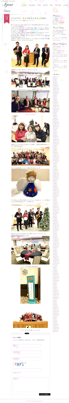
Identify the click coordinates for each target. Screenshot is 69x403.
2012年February (56, 324)
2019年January (55, 206)
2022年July (55, 146)
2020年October (55, 176)
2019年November (56, 192)
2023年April (55, 133)
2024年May (55, 115)
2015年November (56, 260)
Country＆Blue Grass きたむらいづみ (8, 1)
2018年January (55, 223)
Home (25, 5)
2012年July (55, 317)
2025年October (55, 91)
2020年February (56, 187)
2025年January (55, 103)
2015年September (56, 263)
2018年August (55, 213)
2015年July (55, 266)
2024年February (56, 119)
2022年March (55, 152)
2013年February (56, 307)
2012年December (56, 310)
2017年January (55, 240)
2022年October (55, 142)
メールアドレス (16, 352)
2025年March (55, 101)
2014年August (55, 281)
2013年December (56, 293)
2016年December (56, 241)
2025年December (56, 88)
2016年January (55, 257)
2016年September (56, 246)
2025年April (55, 99)
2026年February (56, 85)
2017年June (55, 233)
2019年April (55, 202)
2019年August (55, 196)
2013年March (55, 305)
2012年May (55, 320)
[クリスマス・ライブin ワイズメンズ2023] (30, 54)
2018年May (55, 217)
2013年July (55, 300)
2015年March (55, 271)
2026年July (55, 78)
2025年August (55, 93)
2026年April (55, 82)
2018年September (56, 212)
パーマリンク (31, 20)
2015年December (56, 259)
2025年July (55, 95)
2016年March (55, 254)
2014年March (55, 288)
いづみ (54, 59)
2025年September (56, 92)
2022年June (55, 148)
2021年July (55, 163)
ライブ (20, 20)
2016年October (55, 244)
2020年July (55, 180)
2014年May (55, 286)
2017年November (56, 226)
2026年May (55, 81)
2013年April (55, 304)
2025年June (55, 96)
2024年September (56, 109)
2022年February (56, 153)
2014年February (56, 290)
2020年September (56, 177)
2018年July (55, 214)
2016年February (56, 256)
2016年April (55, 253)
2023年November (56, 123)
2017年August (55, 230)
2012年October (55, 313)
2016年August (55, 247)
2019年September (56, 195)
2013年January (55, 308)
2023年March (55, 135)
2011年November (56, 328)
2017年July (55, 232)
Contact (65, 5)
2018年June (55, 216)
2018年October (55, 210)
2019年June (55, 199)
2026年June (55, 79)
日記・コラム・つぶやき (57, 22)
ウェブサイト (16, 358)
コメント (15, 378)
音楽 (53, 24)
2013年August (55, 298)
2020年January (55, 189)
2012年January (55, 325)
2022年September (56, 143)
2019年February (56, 204)
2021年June (55, 165)
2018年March (55, 220)
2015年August (55, 264)
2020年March (55, 186)
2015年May (55, 269)
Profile (39, 5)
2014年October (55, 278)
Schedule (45, 5)
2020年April (55, 185)
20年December (55, 331)
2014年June (55, 284)
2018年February (56, 222)
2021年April (55, 168)
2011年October (55, 330)
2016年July (55, 249)
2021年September (56, 160)
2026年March (55, 84)
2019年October (55, 193)
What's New (58, 5)
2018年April (55, 219)
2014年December (56, 276)
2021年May (55, 166)
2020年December (56, 173)
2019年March (55, 203)
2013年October (55, 296)
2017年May (55, 234)
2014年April (55, 287)
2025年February (56, 102)
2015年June (55, 267)
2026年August (55, 76)
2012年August (55, 315)
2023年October (55, 125)
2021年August (55, 162)
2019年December (56, 190)
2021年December (56, 156)
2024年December (56, 105)
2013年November (56, 294)
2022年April (55, 150)
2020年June (55, 182)
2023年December (56, 122)
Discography (32, 5)
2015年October (55, 261)
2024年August (55, 111)
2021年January (55, 172)
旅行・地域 (55, 21)
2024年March (55, 118)
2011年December (56, 327)
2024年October (55, 108)
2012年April (55, 321)
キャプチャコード (16, 372)
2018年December (56, 207)
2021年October (55, 159)
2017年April (55, 236)
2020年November (56, 175)
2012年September (56, 314)
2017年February (56, 239)
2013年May (55, 303)
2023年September (56, 126)
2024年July (55, 112)
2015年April (55, 270)
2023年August (55, 128)
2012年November (56, 311)
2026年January (55, 86)
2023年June (55, 131)
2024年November (56, 106)
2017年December (56, 224)
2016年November (56, 243)
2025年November (56, 89)
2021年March (55, 169)
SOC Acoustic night (56, 40)
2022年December (56, 139)
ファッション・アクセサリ (58, 18)
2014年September (56, 280)
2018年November (56, 209)
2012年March (55, 323)
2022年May (55, 149)
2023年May (55, 132)
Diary (51, 5)
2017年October (55, 227)
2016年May (55, 251)
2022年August (55, 145)
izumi (27, 20)
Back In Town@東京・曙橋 (58, 33)
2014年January (55, 291)
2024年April (55, 116)
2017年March (55, 237)
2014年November (56, 277)
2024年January (55, 121)
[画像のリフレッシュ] (25, 362)
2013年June (55, 301)
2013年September (56, 297)
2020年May (55, 183)
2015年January (55, 274)
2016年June (55, 250)
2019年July (55, 197)
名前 (15, 346)
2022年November (56, 140)
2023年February (56, 136)
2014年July (55, 283)
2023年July (55, 129)
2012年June (55, 318)
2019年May (55, 200)
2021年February (56, 170)
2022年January (55, 155)
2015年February (56, 273)
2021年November (56, 158)
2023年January (55, 138)
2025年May (55, 98)
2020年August (55, 179)
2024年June (55, 113)
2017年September (56, 229)
